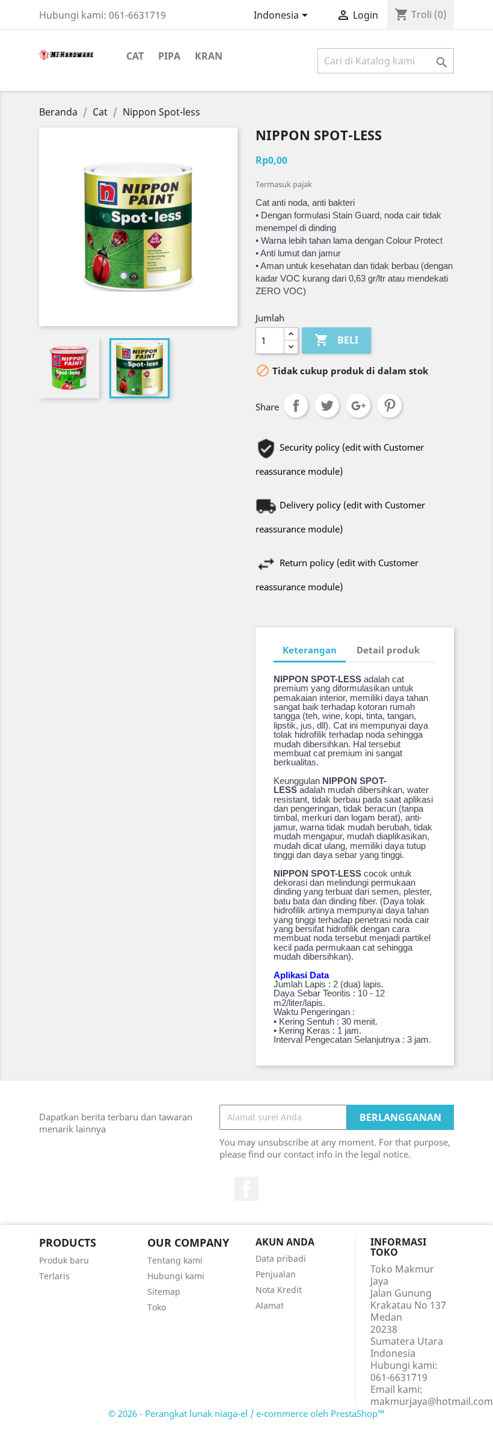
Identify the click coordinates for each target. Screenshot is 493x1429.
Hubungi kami (175, 1276)
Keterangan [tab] (310, 650)
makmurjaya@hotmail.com (431, 1401)
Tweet (327, 406)
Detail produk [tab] (388, 650)
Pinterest (390, 406)
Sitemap (163, 1291)
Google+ (358, 406)
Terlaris (54, 1276)
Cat (135, 56)
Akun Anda (285, 1241)
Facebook (246, 1189)
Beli (336, 340)
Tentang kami (175, 1260)
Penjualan (276, 1274)
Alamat (270, 1305)
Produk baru (64, 1260)
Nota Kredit (279, 1289)
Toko (156, 1307)
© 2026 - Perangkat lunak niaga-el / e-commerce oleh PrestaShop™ (246, 1413)
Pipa (169, 56)
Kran (208, 56)
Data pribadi (281, 1258)
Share (296, 406)
